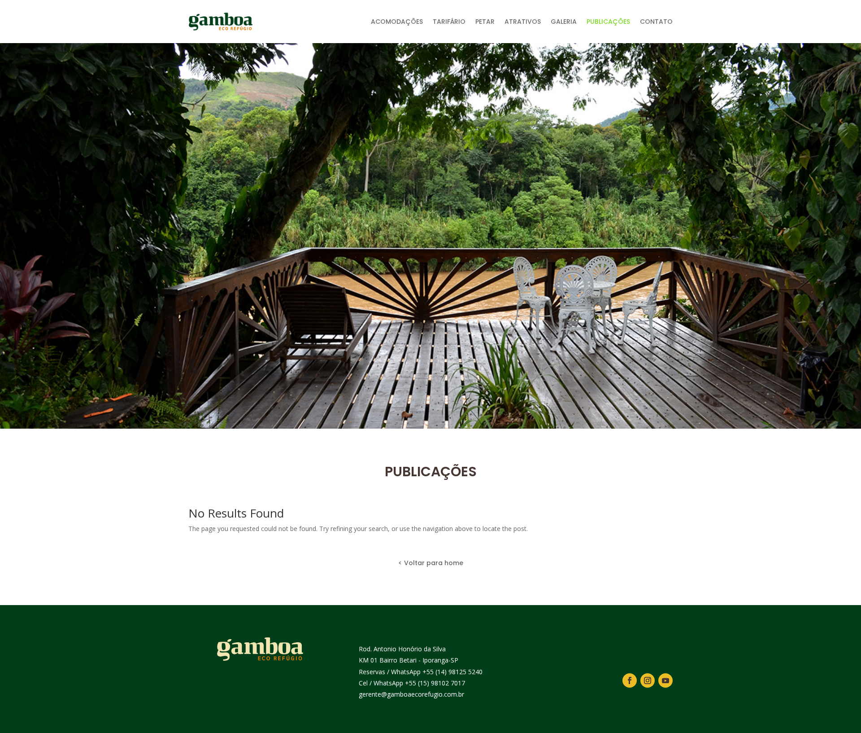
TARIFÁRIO (449, 21)
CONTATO (656, 21)
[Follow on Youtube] (665, 680)
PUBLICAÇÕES (608, 21)
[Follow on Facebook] (629, 680)
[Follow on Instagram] (647, 680)
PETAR (485, 21)
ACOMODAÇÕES (397, 21)
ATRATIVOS (522, 21)
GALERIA (564, 21)
